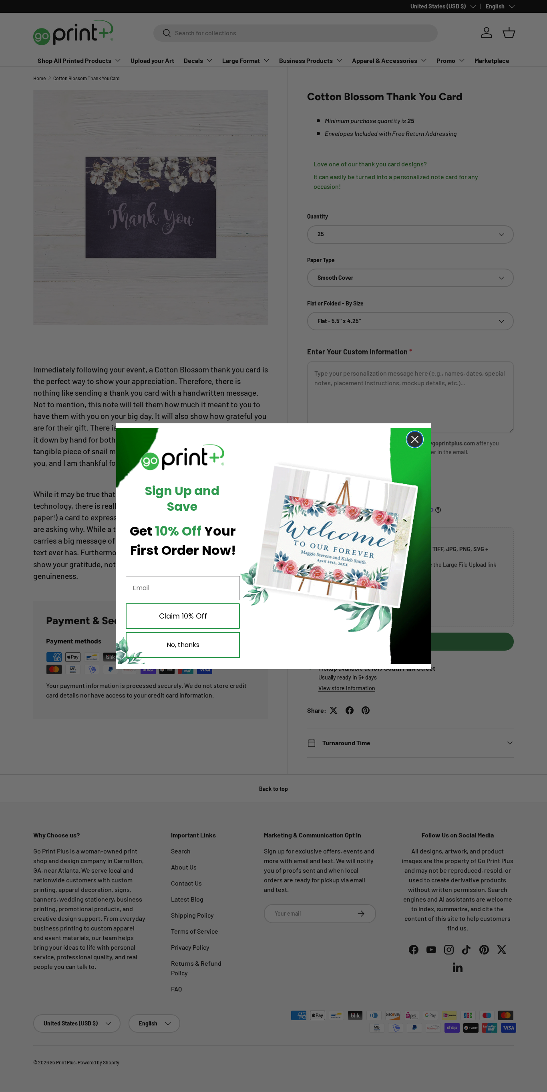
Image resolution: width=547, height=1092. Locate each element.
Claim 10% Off (183, 616)
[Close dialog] (415, 439)
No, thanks (183, 644)
